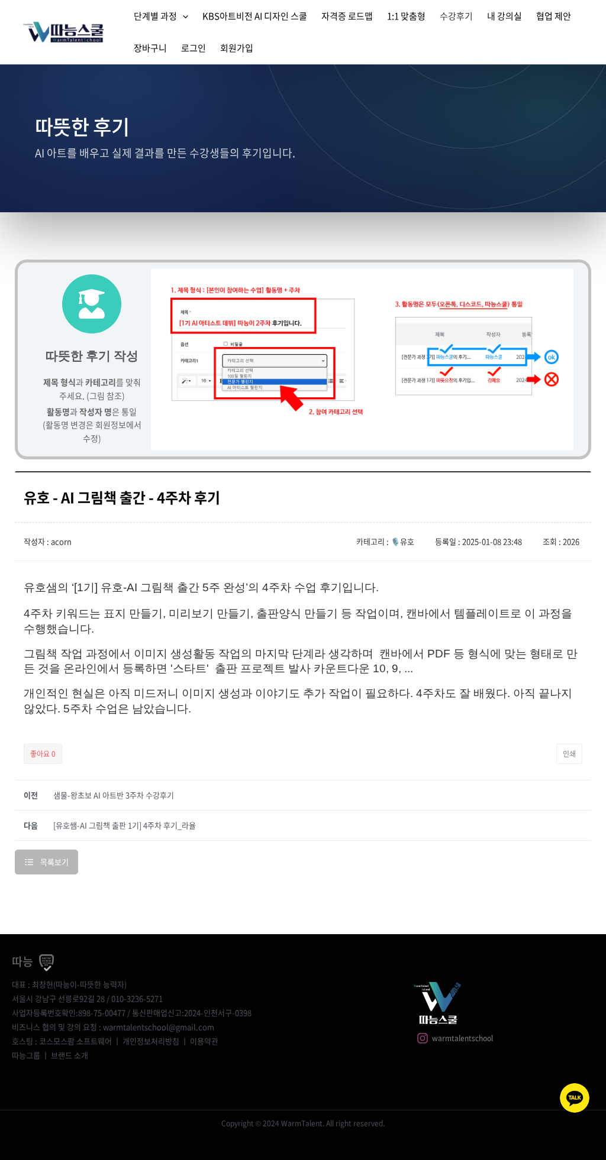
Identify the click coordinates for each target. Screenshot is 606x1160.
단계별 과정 (155, 15)
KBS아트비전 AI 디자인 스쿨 (254, 15)
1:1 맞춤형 (406, 15)
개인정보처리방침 (151, 1040)
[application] (182, 16)
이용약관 (204, 1040)
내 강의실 (504, 15)
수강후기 (456, 15)
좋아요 (43, 754)
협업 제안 (553, 15)
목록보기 (54, 861)
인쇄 (569, 754)
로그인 (193, 47)
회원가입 (236, 47)
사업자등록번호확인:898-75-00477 (68, 1012)
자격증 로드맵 (347, 15)
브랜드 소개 (69, 1055)
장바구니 (150, 47)
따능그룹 (26, 1055)
